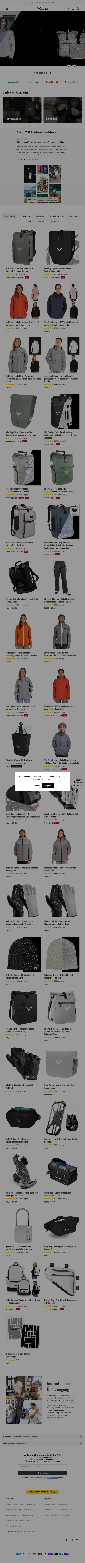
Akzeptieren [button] (48, 786)
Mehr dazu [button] (46, 779)
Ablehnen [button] (36, 786)
